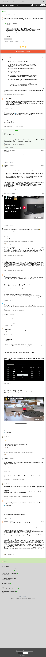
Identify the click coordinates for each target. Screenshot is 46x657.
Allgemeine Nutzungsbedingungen (16, 598)
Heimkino (3, 582)
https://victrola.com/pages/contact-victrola (21, 423)
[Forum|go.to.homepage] (10, 5)
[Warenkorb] (43, 2)
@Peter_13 (5, 304)
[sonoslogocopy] (23, 2)
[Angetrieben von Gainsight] (23, 596)
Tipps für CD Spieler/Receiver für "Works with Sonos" (10, 588)
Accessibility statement (31, 598)
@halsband (5, 166)
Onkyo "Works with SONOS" (6, 583)
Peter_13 (5, 228)
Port (30, 335)
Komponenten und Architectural (6, 571)
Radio (14, 1)
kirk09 (5, 500)
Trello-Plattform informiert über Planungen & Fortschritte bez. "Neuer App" (13, 575)
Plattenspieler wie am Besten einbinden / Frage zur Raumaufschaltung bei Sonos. (14, 568)
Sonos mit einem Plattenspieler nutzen (7, 569)
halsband (5, 57)
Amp (19, 336)
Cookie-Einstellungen (25, 598)
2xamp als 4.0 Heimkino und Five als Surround (9, 591)
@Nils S (5, 459)
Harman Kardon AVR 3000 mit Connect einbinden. (9, 573)
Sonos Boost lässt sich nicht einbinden (8, 570)
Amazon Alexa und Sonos (5, 574)
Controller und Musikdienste (5, 576)
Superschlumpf (6, 130)
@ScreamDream (8, 24)
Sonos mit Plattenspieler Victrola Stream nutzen (9, 578)
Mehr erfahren (7, 1)
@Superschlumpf (6, 151)
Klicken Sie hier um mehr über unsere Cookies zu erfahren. (24, 651)
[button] (1, 5)
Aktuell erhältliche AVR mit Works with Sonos (8, 586)
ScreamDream (6, 98)
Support (11, 1)
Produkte (3, 1)
